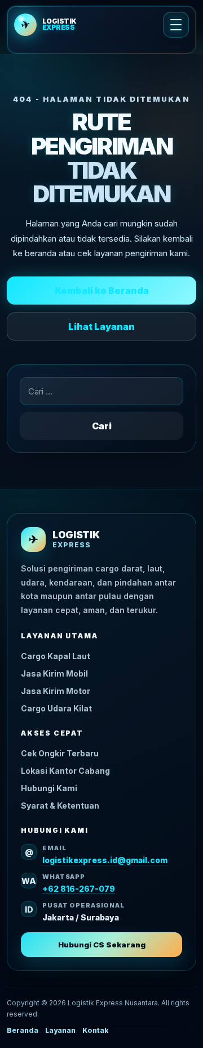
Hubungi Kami (49, 788)
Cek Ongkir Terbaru (60, 753)
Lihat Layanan (101, 326)
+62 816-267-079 (78, 888)
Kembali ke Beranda (102, 290)
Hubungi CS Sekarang (101, 944)
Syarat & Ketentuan (60, 805)
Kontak (95, 1030)
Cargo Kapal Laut (55, 656)
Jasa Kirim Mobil (54, 673)
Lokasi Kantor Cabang (65, 770)
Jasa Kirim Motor (55, 691)
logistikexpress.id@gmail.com (104, 860)
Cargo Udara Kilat (56, 708)
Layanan (60, 1030)
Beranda (22, 1030)
